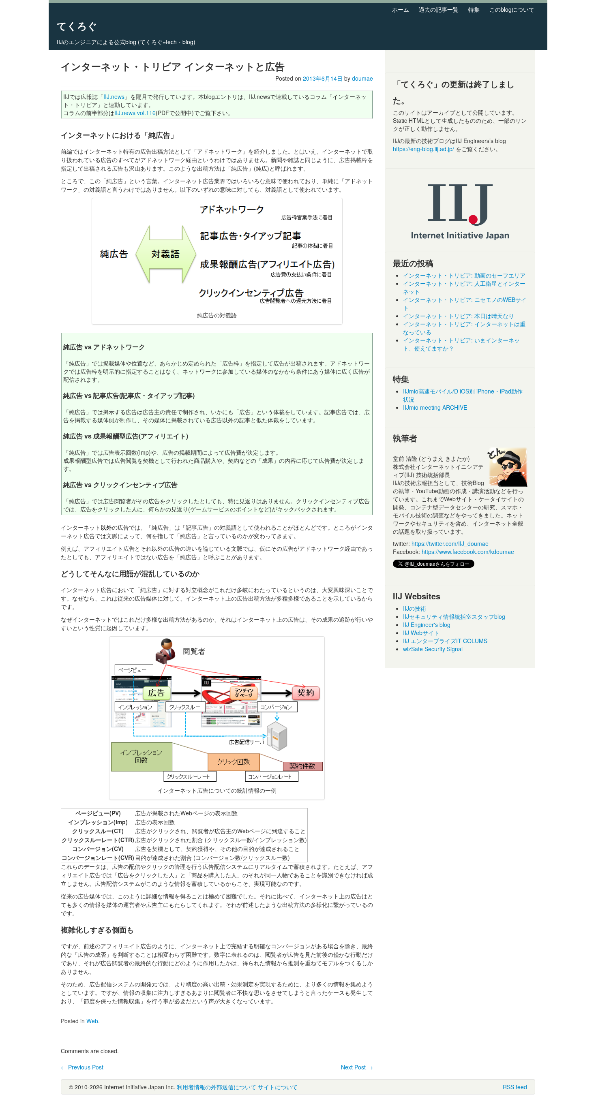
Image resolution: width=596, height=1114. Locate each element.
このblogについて (511, 9)
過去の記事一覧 (439, 9)
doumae (362, 78)
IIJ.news (113, 96)
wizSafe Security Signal (433, 649)
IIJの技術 (414, 608)
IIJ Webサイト (421, 633)
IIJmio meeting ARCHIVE (435, 407)
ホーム (400, 9)
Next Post (357, 1067)
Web (92, 1021)
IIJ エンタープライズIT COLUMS (445, 641)
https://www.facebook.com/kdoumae (468, 551)
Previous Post (82, 1067)
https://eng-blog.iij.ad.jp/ (424, 149)
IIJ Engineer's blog (426, 624)
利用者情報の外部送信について (216, 1087)
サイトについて (278, 1087)
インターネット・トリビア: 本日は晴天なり (458, 316)
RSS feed (515, 1087)
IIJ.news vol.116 (135, 113)
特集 (474, 9)
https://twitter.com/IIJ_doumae (450, 543)
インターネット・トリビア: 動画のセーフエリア (464, 275)
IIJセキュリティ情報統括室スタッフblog (454, 616)
